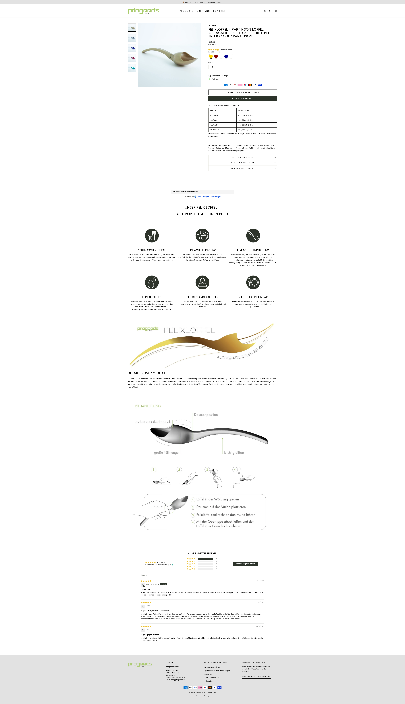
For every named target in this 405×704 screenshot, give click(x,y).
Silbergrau (231, 56)
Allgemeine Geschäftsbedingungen (217, 671)
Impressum (208, 674)
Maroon (216, 56)
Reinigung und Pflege (242, 163)
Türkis (221, 56)
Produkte (186, 11)
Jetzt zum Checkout (243, 98)
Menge (211, 63)
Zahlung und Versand (243, 168)
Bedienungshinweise (243, 157)
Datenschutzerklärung (212, 667)
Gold (211, 56)
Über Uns (203, 11)
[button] (213, 50)
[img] (146, 581)
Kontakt (219, 11)
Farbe (214, 52)
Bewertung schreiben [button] (245, 563)
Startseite (212, 25)
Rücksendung (208, 681)
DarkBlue (226, 56)
